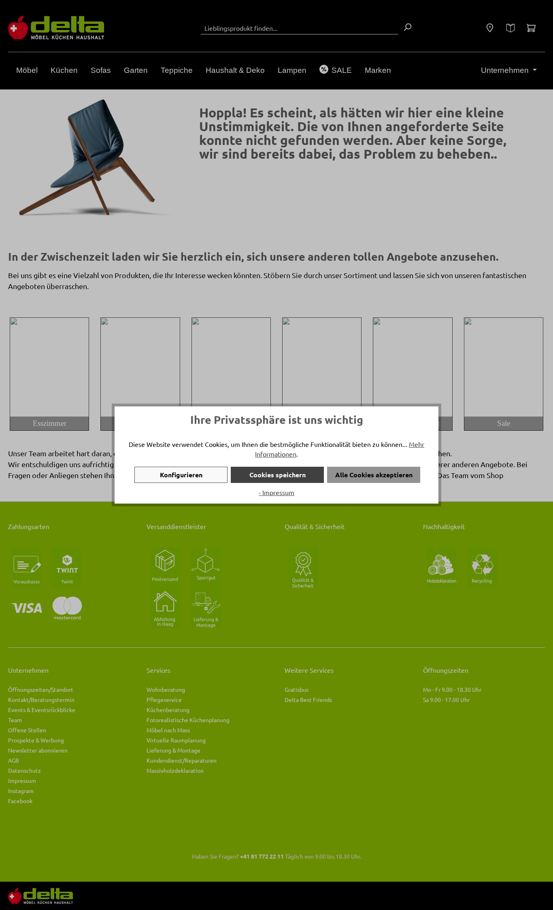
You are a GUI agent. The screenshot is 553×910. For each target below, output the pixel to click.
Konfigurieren (181, 474)
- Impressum (276, 492)
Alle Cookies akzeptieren (374, 474)
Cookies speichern (277, 474)
